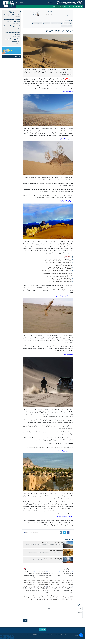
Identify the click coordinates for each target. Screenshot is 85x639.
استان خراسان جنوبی (67, 26)
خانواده (53, 6)
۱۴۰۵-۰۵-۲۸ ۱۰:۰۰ (16, 43)
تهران (61, 23)
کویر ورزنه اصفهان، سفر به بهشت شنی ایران (60, 281)
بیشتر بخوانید (67, 257)
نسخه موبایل (42, 629)
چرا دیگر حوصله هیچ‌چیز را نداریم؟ (12, 15)
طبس (33, 23)
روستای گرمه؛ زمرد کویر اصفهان (63, 265)
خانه (79, 6)
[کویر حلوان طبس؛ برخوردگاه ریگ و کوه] (48, 50)
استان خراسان (46, 23)
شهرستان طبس (68, 23)
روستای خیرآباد (55, 23)
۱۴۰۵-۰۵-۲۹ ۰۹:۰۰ (16, 36)
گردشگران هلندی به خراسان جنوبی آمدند (61, 279)
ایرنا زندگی (69, 2)
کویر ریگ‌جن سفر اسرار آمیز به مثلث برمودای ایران (58, 276)
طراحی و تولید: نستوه (76, 635)
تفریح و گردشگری (59, 6)
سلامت (70, 6)
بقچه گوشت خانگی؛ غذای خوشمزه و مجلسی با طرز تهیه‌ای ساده (12, 20)
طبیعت (29, 12)
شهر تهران (39, 23)
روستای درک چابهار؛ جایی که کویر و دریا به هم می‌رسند (57, 273)
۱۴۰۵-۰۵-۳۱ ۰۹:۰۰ (16, 17)
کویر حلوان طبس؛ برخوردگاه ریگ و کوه (58, 30)
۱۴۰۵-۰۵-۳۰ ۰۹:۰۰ (16, 30)
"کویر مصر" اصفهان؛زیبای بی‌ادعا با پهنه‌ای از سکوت (58, 262)
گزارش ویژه (75, 6)
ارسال (25, 620)
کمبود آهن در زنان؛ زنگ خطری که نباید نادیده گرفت (12, 40)
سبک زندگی (66, 6)
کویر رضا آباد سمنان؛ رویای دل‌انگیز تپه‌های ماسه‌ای (58, 260)
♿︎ (81, 635)
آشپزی (50, 6)
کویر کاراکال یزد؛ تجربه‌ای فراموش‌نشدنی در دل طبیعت (57, 271)
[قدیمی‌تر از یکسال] (68, 544)
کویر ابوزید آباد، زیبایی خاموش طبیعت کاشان (60, 268)
